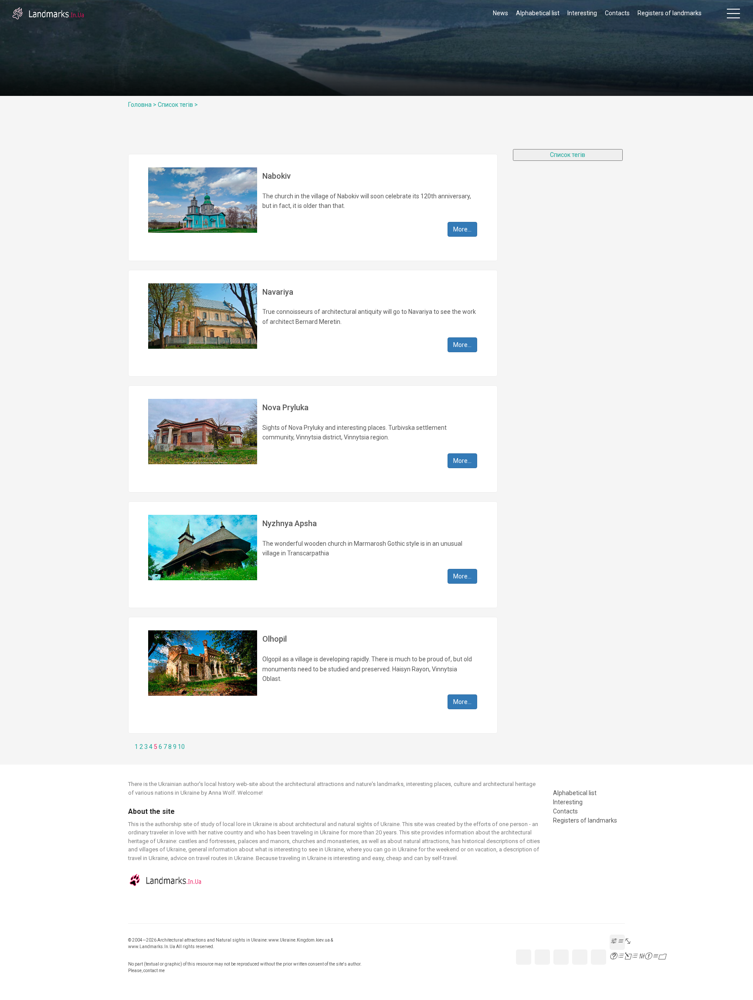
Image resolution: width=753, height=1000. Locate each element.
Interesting (582, 13)
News (500, 13)
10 (181, 746)
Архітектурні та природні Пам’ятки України (48, 13)
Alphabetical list (538, 13)
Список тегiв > (178, 104)
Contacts (617, 13)
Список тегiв (567, 154)
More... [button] (462, 229)
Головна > (142, 104)
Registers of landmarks (670, 13)
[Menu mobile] (733, 15)
